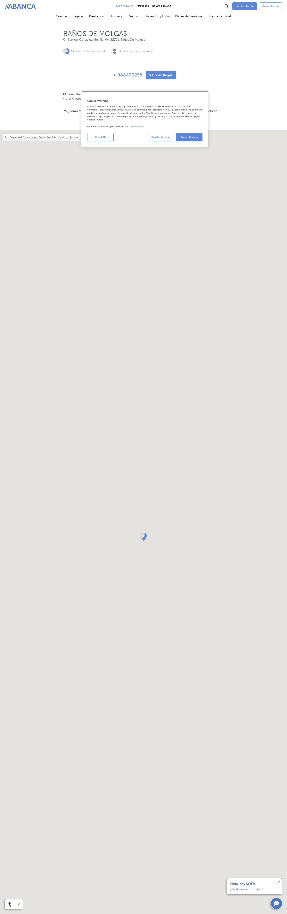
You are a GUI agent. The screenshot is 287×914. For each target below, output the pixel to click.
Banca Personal (220, 16)
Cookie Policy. (137, 126)
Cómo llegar (161, 75)
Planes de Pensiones (189, 16)
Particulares (124, 6)
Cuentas (61, 16)
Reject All (100, 137)
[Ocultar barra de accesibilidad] (18, 904)
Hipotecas (117, 16)
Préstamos (96, 16)
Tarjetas (78, 16)
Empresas (143, 6)
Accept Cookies (189, 137)
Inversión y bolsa (158, 16)
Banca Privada (161, 6)
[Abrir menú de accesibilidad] (9, 904)
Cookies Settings (160, 137)
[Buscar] (227, 6)
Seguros (135, 16)
